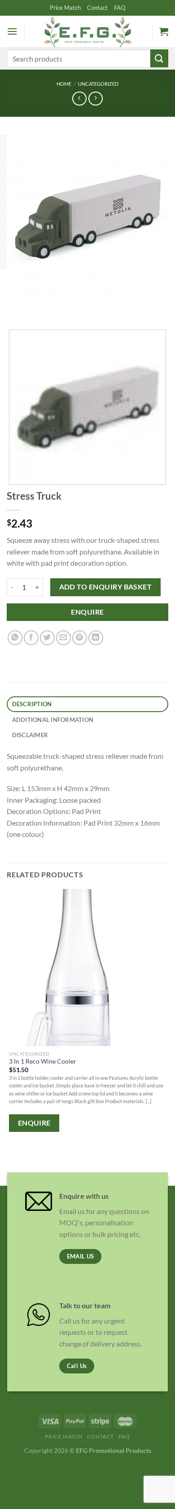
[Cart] (163, 31)
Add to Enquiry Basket (105, 587)
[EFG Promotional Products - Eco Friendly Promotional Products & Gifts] (87, 31)
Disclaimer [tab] (30, 735)
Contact (97, 7)
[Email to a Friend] (63, 637)
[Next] (40, 305)
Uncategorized (98, 84)
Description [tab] (32, 704)
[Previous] (15, 305)
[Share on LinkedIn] (95, 637)
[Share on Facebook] (31, 637)
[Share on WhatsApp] (15, 637)
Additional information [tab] (53, 719)
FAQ (119, 7)
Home (64, 84)
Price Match (65, 7)
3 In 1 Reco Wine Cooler (42, 1061)
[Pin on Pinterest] (79, 637)
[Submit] (159, 58)
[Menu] (12, 31)
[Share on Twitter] (47, 637)
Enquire (87, 612)
